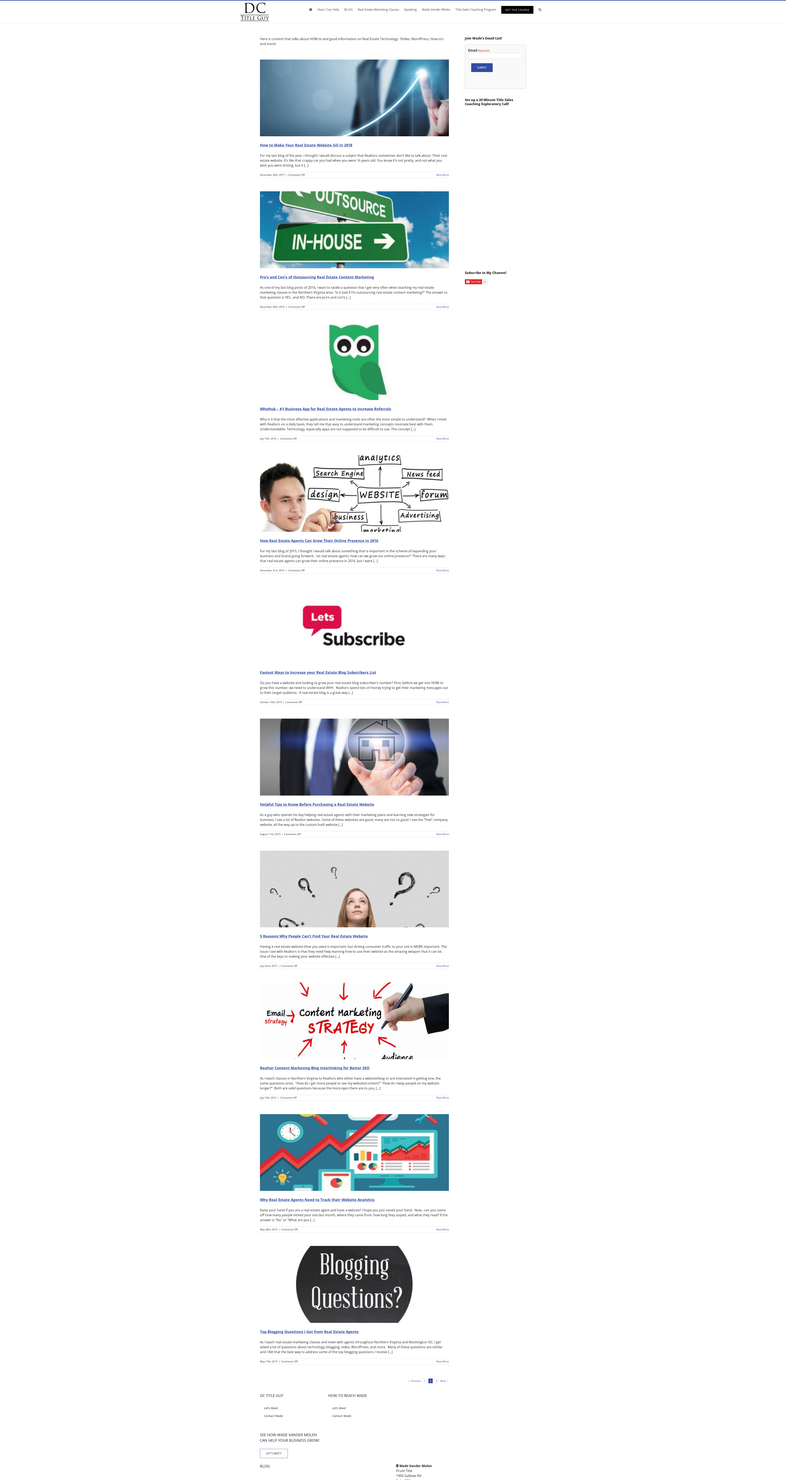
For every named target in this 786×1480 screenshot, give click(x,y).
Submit (482, 67)
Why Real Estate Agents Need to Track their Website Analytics (317, 1199)
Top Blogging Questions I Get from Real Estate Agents (309, 1331)
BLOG (265, 1466)
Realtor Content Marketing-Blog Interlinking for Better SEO (314, 1067)
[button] (540, 9)
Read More (442, 175)
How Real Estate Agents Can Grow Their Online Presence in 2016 (319, 540)
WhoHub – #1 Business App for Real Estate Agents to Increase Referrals (325, 408)
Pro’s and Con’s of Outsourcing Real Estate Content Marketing (317, 277)
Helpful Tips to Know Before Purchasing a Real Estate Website (317, 804)
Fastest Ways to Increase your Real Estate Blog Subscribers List (318, 672)
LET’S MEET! (274, 1453)
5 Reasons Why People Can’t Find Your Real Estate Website (314, 936)
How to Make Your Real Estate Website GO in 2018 (306, 145)
